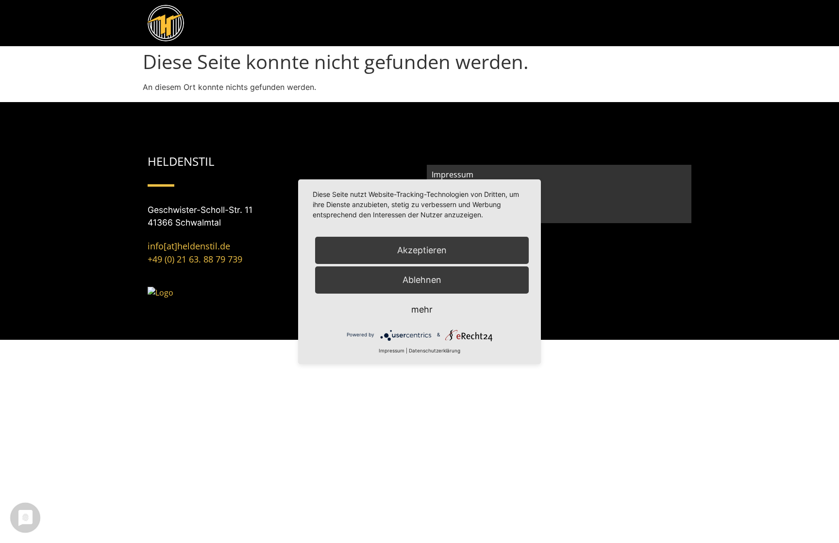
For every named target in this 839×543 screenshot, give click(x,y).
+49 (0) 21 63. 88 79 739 (195, 259)
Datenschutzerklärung (434, 350)
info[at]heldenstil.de (189, 246)
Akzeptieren (422, 250)
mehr (422, 309)
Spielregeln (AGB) (463, 213)
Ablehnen (422, 280)
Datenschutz (455, 194)
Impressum (452, 174)
